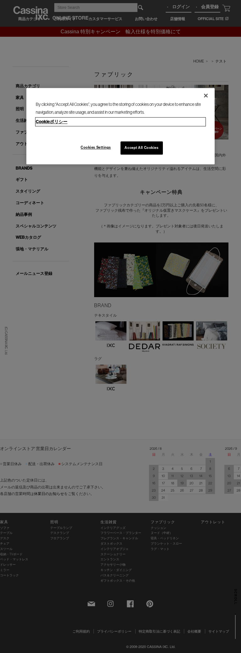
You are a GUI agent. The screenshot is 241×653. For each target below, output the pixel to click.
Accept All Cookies (141, 148)
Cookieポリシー (51, 122)
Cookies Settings (96, 147)
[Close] (206, 95)
